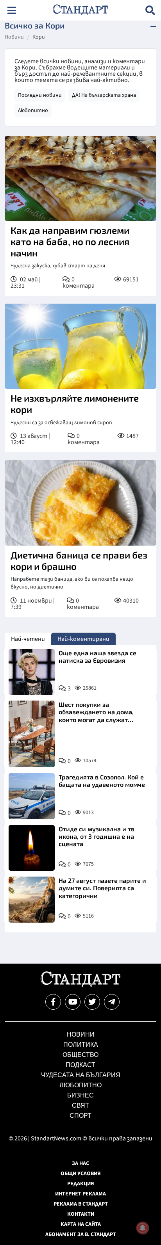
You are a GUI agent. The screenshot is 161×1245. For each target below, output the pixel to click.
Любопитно (33, 110)
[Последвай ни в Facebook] (53, 1002)
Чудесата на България (80, 1075)
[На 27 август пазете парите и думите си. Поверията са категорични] (32, 900)
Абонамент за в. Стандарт (80, 1234)
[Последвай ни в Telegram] (112, 1002)
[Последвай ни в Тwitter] (92, 1002)
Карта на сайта (81, 1224)
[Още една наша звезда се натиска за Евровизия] (32, 672)
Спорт (80, 1115)
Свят (80, 1105)
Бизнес (80, 1095)
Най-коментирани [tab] (83, 639)
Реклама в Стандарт (81, 1204)
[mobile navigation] (11, 10)
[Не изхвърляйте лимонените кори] (80, 346)
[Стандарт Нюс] (80, 985)
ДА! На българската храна (104, 95)
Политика (80, 1044)
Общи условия (81, 1173)
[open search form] (150, 10)
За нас (80, 1163)
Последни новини (40, 95)
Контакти (80, 1214)
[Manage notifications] (142, 1228)
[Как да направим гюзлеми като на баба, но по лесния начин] (80, 178)
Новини (14, 37)
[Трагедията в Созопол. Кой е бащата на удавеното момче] (32, 796)
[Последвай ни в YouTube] (72, 1002)
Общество (80, 1054)
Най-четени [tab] (28, 639)
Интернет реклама (80, 1194)
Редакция (80, 1184)
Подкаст (80, 1065)
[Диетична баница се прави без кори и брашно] (80, 502)
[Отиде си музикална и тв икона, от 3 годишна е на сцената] (32, 848)
